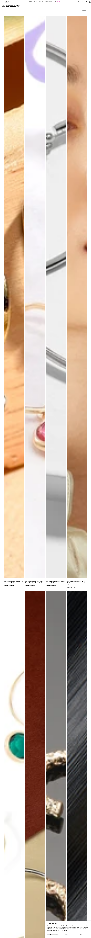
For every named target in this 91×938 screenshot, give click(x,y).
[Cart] (89, 2)
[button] (31, 2)
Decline (81, 934)
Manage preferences (52, 934)
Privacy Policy (63, 930)
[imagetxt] (6, 2)
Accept (66, 934)
